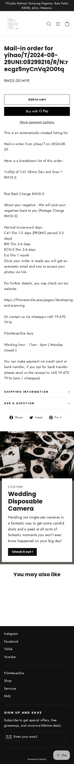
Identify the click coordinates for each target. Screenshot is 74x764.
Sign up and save (23, 713)
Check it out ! (22, 552)
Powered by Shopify (37, 759)
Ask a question (19, 403)
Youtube (10, 656)
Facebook (11, 641)
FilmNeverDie (14, 673)
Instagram (11, 633)
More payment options (37, 122)
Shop (8, 680)
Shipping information (26, 392)
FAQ (7, 696)
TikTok (8, 649)
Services (10, 688)
